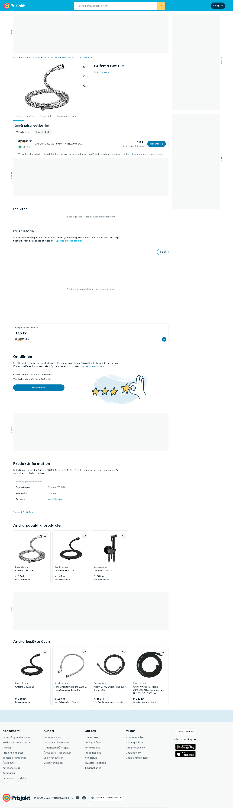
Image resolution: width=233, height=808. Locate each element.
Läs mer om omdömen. (92, 366)
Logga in (218, 5)
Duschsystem (68, 57)
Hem (15, 57)
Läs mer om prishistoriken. (69, 240)
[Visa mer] (15, 144)
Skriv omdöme (101, 72)
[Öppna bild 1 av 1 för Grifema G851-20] (47, 87)
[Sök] (161, 6)
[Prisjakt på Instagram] (84, 797)
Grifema (52, 493)
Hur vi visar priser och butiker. (147, 154)
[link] (32, 556)
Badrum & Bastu (51, 57)
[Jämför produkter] (84, 85)
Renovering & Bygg (30, 57)
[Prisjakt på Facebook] (78, 797)
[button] (84, 66)
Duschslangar (85, 57)
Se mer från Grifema (23, 512)
